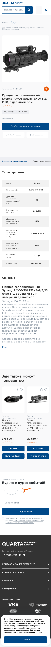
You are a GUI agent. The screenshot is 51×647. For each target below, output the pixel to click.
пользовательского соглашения (28, 520)
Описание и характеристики (14, 161)
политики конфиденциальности (20, 523)
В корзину (13, 448)
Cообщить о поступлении (25, 126)
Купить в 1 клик (13, 456)
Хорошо (25, 639)
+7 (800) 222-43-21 (13, 555)
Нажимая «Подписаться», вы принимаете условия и (25, 521)
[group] (25, 58)
